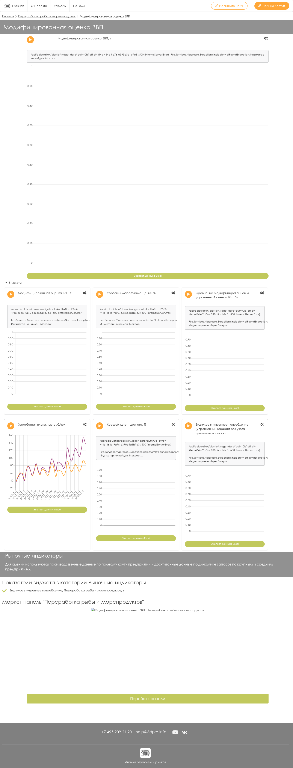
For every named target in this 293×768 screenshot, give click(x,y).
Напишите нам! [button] (231, 6)
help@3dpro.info (151, 731)
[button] (175, 732)
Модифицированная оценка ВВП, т (84, 38)
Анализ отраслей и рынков (145, 762)
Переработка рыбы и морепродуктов (47, 16)
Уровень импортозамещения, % (131, 293)
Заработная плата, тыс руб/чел (41, 424)
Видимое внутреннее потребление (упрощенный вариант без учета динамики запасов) (222, 428)
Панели (79, 6)
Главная (18, 6)
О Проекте (39, 6)
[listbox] (266, 38)
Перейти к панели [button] (147, 698)
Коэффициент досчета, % (126, 424)
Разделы (60, 6)
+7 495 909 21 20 (116, 731)
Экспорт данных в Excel (148, 276)
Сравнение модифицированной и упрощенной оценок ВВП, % (222, 295)
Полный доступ (274, 6)
